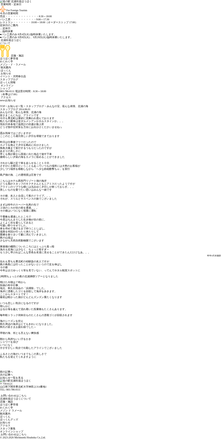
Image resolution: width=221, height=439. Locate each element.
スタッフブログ (9, 79)
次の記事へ (6, 374)
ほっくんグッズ (9, 419)
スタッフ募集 (8, 428)
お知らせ (5, 73)
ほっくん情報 (8, 82)
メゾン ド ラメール (11, 410)
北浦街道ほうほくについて (15, 398)
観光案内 (5, 67)
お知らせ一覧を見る (11, 377)
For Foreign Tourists (16, 10)
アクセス (5, 97)
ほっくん (5, 70)
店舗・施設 (17, 55)
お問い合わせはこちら (13, 395)
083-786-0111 (13, 389)
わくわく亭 (6, 61)
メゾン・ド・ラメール (13, 64)
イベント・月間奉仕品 (13, 76)
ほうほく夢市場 (9, 58)
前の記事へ (6, 371)
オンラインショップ (7, 87)
